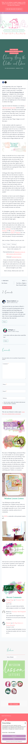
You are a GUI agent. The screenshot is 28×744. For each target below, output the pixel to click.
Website (5, 398)
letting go (14, 244)
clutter (8, 244)
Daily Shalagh (14, 49)
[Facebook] (3, 82)
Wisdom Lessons (14, 53)
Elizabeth (8, 623)
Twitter (12, 232)
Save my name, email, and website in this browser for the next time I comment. (14, 403)
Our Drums (5, 282)
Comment (6, 364)
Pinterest (18, 232)
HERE (5, 516)
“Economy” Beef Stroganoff (19, 611)
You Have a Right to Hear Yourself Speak (21, 283)
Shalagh (10, 330)
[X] (6, 82)
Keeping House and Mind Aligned (14, 51)
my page (13, 230)
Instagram (8, 228)
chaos (4, 244)
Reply (4, 321)
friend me (4, 230)
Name (5, 384)
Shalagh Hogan (10, 600)
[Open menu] (3, 13)
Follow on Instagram (14, 704)
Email (5, 391)
